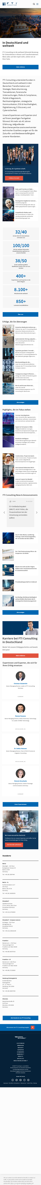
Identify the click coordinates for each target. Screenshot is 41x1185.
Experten (20, 1050)
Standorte (20, 1052)
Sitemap (35, 1083)
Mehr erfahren (20, 67)
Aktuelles (20, 1058)
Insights (20, 1047)
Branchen (20, 1045)
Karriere (20, 1054)
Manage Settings (13, 1181)
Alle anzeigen (20, 612)
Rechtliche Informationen (14, 1083)
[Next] (36, 512)
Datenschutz (23, 1083)
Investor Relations (20, 1061)
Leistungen (20, 1043)
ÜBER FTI (20, 1056)
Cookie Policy (30, 1083)
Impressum (5, 1083)
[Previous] (5, 512)
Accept (26, 1181)
